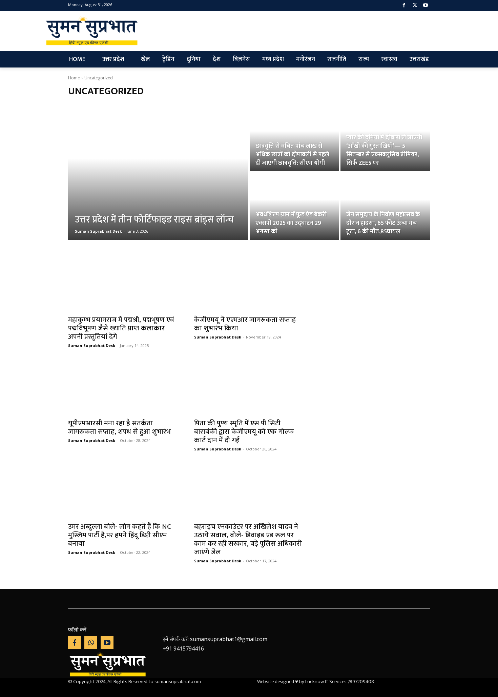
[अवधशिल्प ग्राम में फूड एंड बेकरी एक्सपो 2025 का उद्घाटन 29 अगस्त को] (294, 206)
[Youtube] (425, 5)
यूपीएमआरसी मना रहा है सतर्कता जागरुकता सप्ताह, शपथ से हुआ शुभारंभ (119, 427)
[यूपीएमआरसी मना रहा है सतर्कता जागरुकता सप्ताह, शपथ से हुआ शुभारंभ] (123, 387)
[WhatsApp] (90, 642)
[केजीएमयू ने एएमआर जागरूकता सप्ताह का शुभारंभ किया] (249, 283)
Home (74, 78)
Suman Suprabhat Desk (91, 345)
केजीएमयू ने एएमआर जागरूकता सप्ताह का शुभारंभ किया (245, 324)
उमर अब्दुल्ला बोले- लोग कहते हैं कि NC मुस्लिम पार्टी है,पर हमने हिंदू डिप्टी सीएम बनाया (119, 535)
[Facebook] (404, 5)
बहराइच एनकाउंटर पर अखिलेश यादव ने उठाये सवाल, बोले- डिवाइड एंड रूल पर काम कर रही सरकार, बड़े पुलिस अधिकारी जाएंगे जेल (248, 539)
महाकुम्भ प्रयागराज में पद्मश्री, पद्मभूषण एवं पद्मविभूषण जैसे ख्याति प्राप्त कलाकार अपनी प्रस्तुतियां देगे (121, 328)
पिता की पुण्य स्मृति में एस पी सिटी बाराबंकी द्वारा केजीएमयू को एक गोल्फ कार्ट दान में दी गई (244, 431)
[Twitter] (414, 5)
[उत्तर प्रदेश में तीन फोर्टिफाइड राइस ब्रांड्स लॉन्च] (158, 172)
